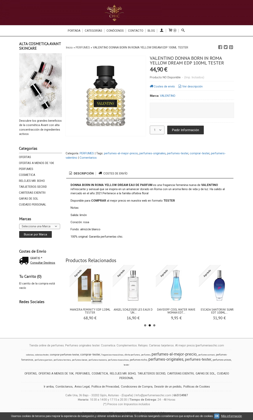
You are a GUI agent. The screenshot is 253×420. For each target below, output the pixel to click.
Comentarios (88, 157)
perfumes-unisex (222, 359)
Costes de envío (164, 86)
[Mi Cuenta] (161, 30)
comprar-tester (200, 153)
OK (217, 416)
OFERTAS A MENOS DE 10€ (36, 163)
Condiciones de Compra (136, 386)
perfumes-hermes (62, 360)
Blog (151, 30)
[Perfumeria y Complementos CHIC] (126, 12)
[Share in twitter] (225, 47)
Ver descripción (192, 86)
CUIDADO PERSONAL (32, 204)
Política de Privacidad (105, 386)
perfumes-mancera (98, 360)
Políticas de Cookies (196, 386)
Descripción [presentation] (83, 173)
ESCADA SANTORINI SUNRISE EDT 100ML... (219, 311)
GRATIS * (36, 258)
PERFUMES (26, 169)
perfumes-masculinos (118, 360)
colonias (30, 355)
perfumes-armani (206, 355)
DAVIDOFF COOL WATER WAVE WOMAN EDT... (176, 311)
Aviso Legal (82, 386)
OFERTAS (25, 157)
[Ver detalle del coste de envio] (24, 261)
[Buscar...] (183, 30)
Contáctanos (64, 386)
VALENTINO (167, 96)
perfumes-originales (152, 153)
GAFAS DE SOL (28, 198)
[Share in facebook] (220, 47)
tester (126, 365)
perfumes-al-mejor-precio (121, 153)
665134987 (181, 395)
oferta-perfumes (132, 355)
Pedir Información (185, 130)
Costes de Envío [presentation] (115, 173)
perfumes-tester (177, 153)
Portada (74, 30)
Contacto (135, 30)
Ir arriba (49, 386)
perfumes (145, 355)
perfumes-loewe (79, 360)
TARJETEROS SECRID (33, 187)
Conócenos (115, 30)
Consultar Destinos (42, 263)
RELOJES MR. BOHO (32, 181)
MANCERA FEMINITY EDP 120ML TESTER (90, 311)
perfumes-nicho (138, 359)
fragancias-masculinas (112, 355)
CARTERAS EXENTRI (32, 192)
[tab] (81, 173)
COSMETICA (27, 175)
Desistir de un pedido (167, 386)
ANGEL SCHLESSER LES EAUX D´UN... (133, 311)
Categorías (93, 30)
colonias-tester (42, 355)
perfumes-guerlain (43, 360)
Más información (231, 416)
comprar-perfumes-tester (64, 354)
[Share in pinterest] (231, 47)
